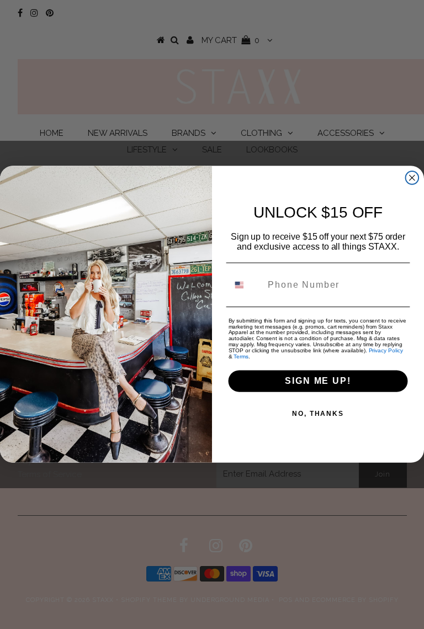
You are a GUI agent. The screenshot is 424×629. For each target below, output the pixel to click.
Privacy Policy (386, 351)
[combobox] (246, 284)
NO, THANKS (318, 414)
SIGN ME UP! (318, 381)
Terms (241, 357)
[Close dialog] (412, 178)
